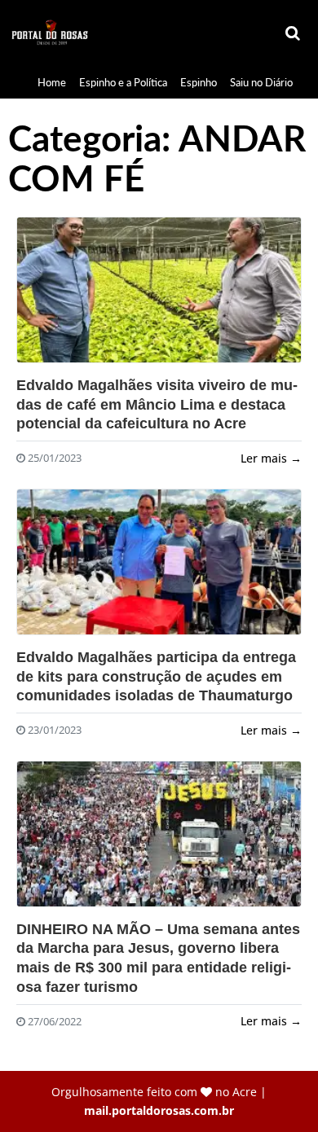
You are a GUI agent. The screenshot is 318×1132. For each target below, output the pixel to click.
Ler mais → (271, 458)
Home (52, 82)
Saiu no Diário (261, 82)
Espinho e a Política (123, 82)
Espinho (198, 82)
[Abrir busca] (293, 33)
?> (159, 290)
